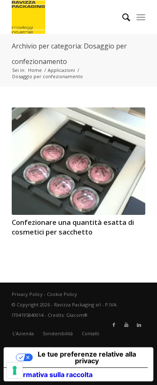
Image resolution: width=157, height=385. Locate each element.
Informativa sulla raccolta (51, 374)
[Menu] (140, 17)
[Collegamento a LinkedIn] (139, 325)
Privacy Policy (27, 294)
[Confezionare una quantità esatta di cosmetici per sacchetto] (78, 161)
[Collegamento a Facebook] (114, 325)
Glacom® (77, 315)
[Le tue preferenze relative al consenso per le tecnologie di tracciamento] (15, 370)
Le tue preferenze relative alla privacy (87, 357)
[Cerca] (122, 17)
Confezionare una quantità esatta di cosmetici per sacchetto (73, 227)
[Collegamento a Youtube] (126, 325)
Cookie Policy (62, 294)
